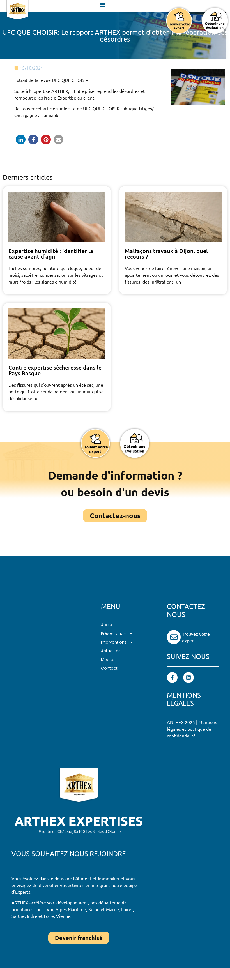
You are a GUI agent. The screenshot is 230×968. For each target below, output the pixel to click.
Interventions (114, 642)
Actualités (111, 651)
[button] (102, 4)
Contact (109, 668)
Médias (108, 659)
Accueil (108, 625)
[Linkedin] (188, 677)
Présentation (113, 633)
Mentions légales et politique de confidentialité (192, 728)
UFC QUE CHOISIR (102, 108)
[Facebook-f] (172, 677)
